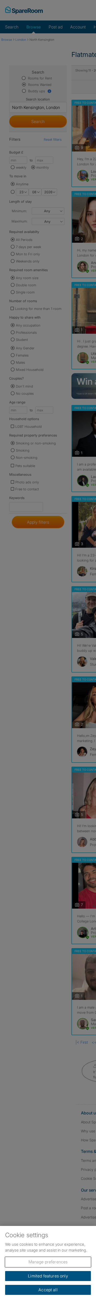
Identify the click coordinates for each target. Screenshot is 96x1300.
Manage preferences (48, 1261)
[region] (48, 1263)
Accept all (48, 1289)
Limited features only (48, 1275)
